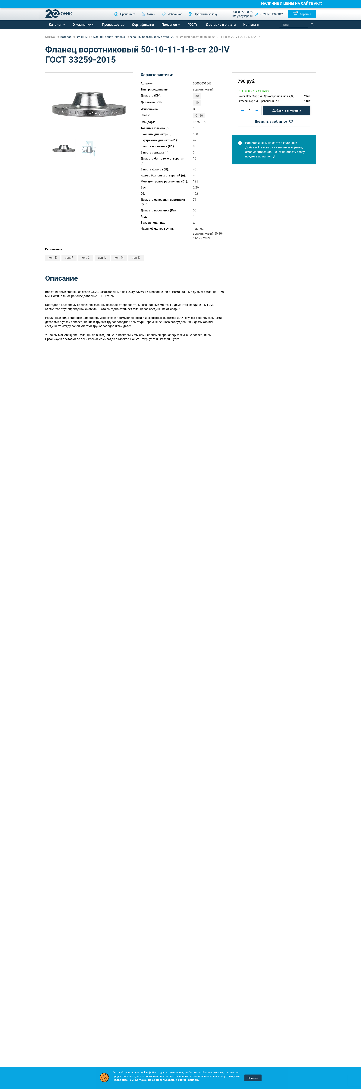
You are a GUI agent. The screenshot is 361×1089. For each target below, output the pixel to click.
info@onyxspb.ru (242, 16)
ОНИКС (50, 37)
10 (197, 102)
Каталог (55, 25)
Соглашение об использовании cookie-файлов (166, 1079)
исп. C (85, 257)
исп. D (136, 257)
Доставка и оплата (221, 25)
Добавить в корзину (286, 110)
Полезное (169, 25)
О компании (82, 25)
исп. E (53, 257)
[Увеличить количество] (257, 110)
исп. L (102, 257)
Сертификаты (143, 25)
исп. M (119, 257)
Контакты (251, 25)
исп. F (69, 257)
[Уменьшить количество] (242, 110)
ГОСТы (193, 25)
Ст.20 (199, 115)
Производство (113, 25)
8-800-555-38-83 (243, 12)
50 (197, 96)
